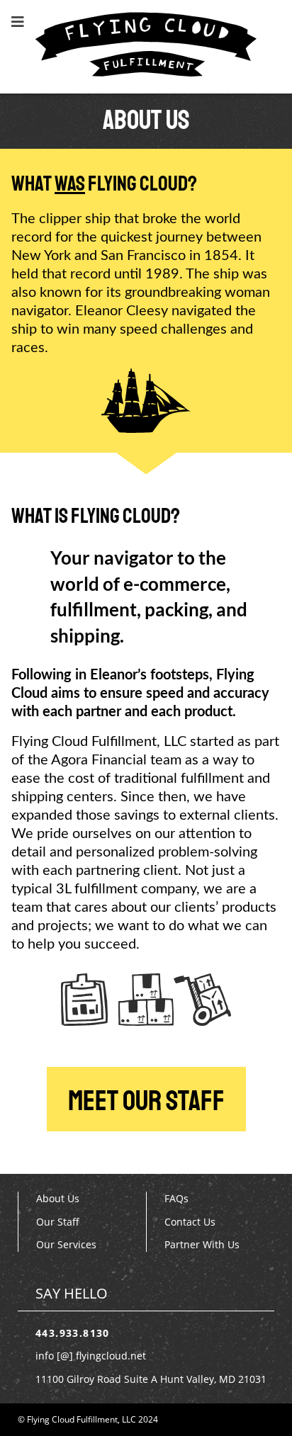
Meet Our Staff (146, 1101)
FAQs (176, 1198)
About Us (57, 1198)
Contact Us (189, 1221)
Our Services (66, 1244)
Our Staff (57, 1221)
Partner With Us (202, 1244)
